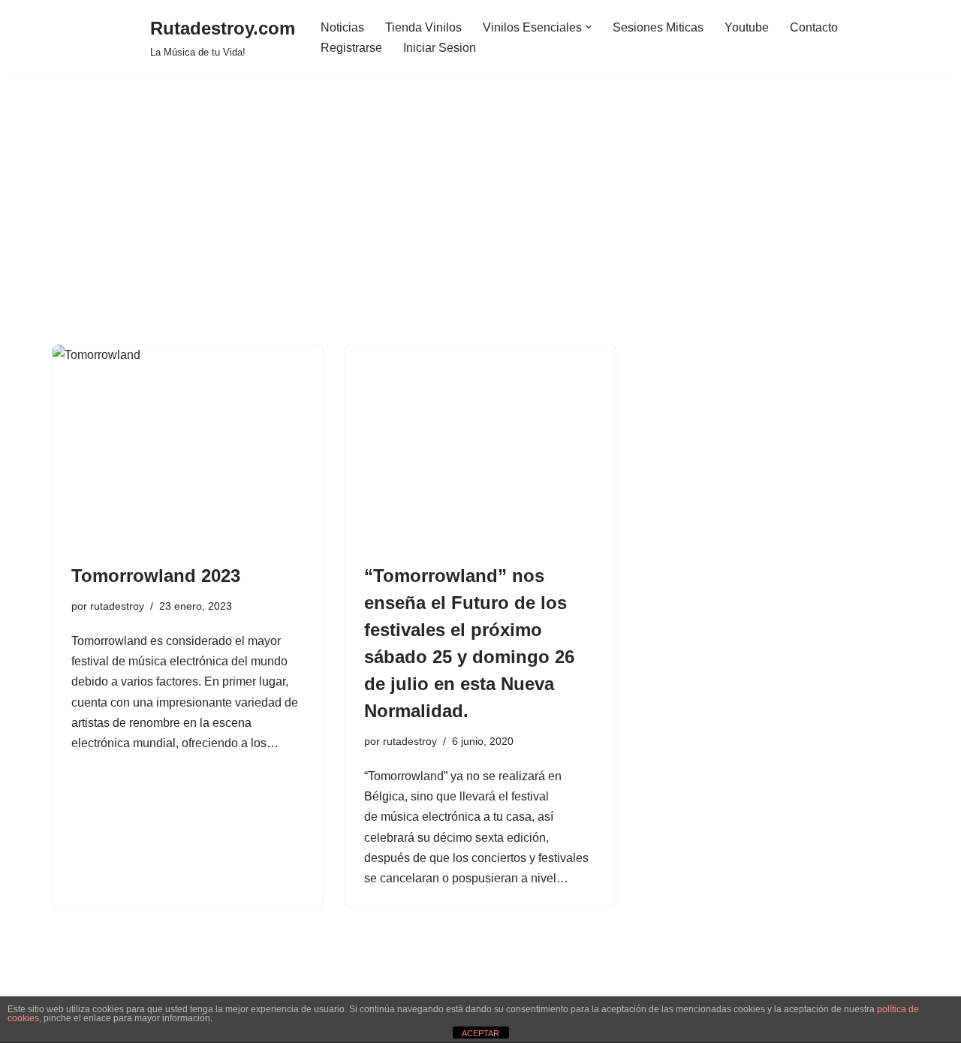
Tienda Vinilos (423, 27)
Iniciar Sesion (439, 47)
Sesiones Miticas (658, 27)
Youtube (747, 27)
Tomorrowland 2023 (155, 575)
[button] (589, 27)
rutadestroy (117, 606)
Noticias (342, 27)
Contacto (814, 27)
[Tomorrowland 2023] (188, 446)
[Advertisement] (480, 232)
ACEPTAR (480, 1033)
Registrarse (351, 47)
